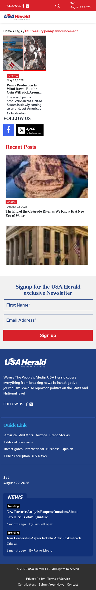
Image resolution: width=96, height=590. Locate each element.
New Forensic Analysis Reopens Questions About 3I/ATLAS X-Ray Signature (42, 514)
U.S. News (39, 456)
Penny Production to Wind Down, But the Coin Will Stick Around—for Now (24, 90)
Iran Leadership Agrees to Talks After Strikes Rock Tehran (44, 540)
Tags (18, 31)
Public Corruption (17, 456)
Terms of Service (58, 578)
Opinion (67, 449)
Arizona (41, 435)
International (34, 449)
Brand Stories (59, 435)
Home (7, 31)
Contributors (27, 584)
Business (52, 449)
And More (26, 435)
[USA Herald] (17, 17)
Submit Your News (51, 584)
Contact (72, 584)
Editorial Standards (18, 442)
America (10, 435)
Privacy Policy (35, 578)
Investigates (13, 449)
